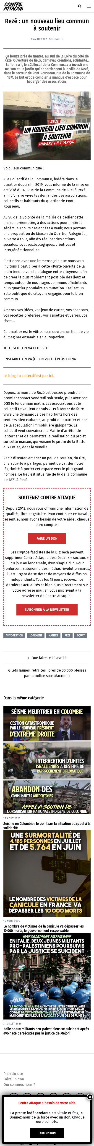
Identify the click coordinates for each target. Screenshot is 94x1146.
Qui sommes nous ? (19, 1084)
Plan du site (13, 1074)
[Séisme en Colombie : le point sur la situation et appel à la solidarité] (47, 760)
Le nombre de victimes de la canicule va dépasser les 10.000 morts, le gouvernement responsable (43, 928)
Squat (81, 635)
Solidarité (56, 39)
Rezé (67, 635)
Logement (35, 635)
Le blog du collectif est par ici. (28, 376)
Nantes (53, 635)
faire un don (47, 539)
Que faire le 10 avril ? (48, 658)
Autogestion (14, 635)
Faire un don (13, 1079)
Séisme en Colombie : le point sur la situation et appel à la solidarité (47, 825)
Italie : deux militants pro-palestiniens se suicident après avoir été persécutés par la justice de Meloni (46, 1031)
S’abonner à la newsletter (47, 610)
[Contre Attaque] (13, 6)
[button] (79, 6)
